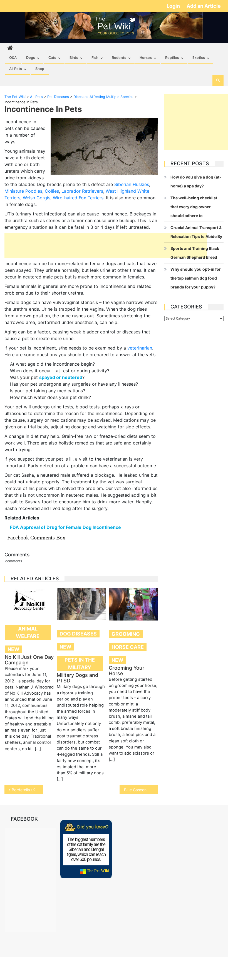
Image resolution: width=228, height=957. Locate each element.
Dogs (30, 58)
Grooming (125, 634)
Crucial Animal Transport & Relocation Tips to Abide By (196, 232)
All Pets (15, 69)
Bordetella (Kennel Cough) (27, 789)
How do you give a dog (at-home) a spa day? (195, 181)
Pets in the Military (80, 663)
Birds (74, 58)
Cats (52, 58)
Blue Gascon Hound (141, 789)
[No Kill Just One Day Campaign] (29, 601)
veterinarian (139, 348)
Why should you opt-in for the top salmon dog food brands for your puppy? (195, 278)
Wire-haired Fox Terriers (78, 197)
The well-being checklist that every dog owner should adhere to (193, 206)
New (13, 649)
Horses (146, 58)
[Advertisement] (105, 245)
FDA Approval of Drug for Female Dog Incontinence (65, 527)
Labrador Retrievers (82, 191)
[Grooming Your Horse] (133, 604)
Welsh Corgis (36, 197)
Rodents (119, 58)
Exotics (198, 58)
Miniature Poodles (23, 191)
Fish (94, 58)
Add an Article (204, 6)
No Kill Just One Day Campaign (29, 659)
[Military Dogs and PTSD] (81, 604)
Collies (52, 191)
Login (174, 6)
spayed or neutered (60, 377)
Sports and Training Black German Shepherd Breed (194, 253)
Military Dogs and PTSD (77, 678)
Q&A (13, 58)
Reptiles (172, 58)
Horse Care (127, 647)
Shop (39, 69)
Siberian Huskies (131, 184)
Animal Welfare (27, 632)
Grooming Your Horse (126, 670)
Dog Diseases (78, 634)
